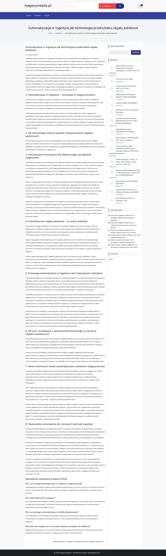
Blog (28, 16)
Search (135, 52)
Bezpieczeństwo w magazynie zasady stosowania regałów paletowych (78, 541)
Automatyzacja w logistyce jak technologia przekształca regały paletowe (61, 48)
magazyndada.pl (37, 5)
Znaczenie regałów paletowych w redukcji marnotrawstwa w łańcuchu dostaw (123, 225)
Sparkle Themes (106, 553)
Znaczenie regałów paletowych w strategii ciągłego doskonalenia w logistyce (122, 217)
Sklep (47, 16)
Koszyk (37, 16)
